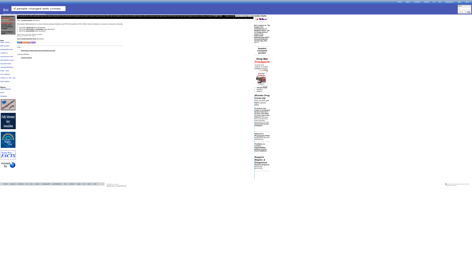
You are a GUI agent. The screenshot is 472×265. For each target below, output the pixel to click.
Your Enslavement (7, 17)
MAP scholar (4, 46)
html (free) (260, 89)
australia (417, 2)
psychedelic (30, 31)
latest (2, 92)
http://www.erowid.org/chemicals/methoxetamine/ (38, 51)
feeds (2, 71)
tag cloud (3, 64)
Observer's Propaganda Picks (262, 135)
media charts (260, 16)
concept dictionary (6, 67)
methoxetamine (26, 58)
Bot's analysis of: (262, 33)
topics (408, 2)
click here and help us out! (244, 16)
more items (26, 39)
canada (426, 2)
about (467, 2)
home (399, 2)
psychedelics (56, 184)
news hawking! (5, 89)
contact (71, 184)
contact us (4, 78)
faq (10, 78)
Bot (6, 10)
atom (89, 184)
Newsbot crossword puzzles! (262, 50)
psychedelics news (7, 60)
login (459, 2)
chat (13, 78)
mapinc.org (110, 186)
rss (84, 184)
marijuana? (262, 124)
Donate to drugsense (262, 165)
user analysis (5, 74)
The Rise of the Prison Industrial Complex (7, 26)
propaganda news (6, 49)
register (7, 81)
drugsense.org (121, 186)
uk (434, 2)
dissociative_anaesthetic (35, 29)
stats (7, 71)
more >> (256, 42)
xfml (95, 184)
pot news (10, 56)
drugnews (3, 96)
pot (440, 2)
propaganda (449, 2)
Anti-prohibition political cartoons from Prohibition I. (261, 149)
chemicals (29, 27)
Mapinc (3, 87)
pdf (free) (259, 91)
